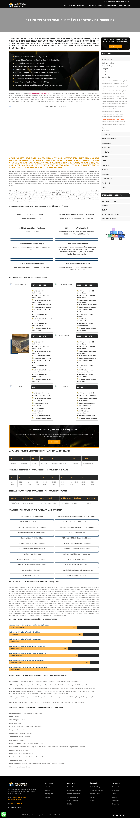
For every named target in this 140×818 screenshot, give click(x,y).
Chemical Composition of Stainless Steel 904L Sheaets (35, 69)
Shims (104, 128)
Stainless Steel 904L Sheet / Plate (113, 119)
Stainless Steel (107, 59)
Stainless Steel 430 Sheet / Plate (113, 111)
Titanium (105, 174)
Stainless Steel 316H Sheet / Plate (113, 93)
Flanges (105, 69)
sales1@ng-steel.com (19, 797)
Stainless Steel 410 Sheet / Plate (113, 109)
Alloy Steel (106, 148)
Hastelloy (106, 165)
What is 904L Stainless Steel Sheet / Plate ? (31, 57)
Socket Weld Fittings (110, 214)
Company (72, 5)
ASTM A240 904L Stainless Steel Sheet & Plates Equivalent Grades (39, 66)
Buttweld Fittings (108, 63)
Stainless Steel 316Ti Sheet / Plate (113, 96)
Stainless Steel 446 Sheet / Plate (113, 117)
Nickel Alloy (106, 152)
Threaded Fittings (109, 219)
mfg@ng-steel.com (14, 799)
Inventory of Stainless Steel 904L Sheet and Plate (33, 76)
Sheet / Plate (106, 77)
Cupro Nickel (107, 179)
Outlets (104, 72)
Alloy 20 (105, 170)
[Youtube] (117, 815)
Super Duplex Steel (109, 139)
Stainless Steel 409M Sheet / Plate (113, 106)
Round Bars (106, 131)
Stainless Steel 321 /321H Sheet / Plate (115, 101)
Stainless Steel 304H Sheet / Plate (113, 83)
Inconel (105, 156)
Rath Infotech (58, 815)
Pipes (104, 74)
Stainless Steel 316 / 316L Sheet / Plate (115, 91)
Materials (91, 5)
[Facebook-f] (113, 815)
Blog (120, 5)
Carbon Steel (107, 143)
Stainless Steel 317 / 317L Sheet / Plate (115, 99)
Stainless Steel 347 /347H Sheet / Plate (115, 104)
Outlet (104, 210)
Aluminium (106, 183)
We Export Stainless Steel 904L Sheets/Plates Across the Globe (38, 85)
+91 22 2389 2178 (16, 803)
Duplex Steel (106, 134)
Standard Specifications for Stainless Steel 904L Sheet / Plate (37, 60)
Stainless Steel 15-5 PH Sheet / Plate (114, 124)
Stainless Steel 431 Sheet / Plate (113, 114)
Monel (104, 161)
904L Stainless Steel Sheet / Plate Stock (29, 63)
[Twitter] (120, 815)
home (64, 5)
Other (104, 187)
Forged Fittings (107, 66)
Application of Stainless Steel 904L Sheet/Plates (32, 82)
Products (80, 5)
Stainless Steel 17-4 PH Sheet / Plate (114, 122)
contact (127, 5)
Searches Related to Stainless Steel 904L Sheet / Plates (35, 79)
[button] (54, 442)
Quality (100, 5)
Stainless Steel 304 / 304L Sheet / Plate (115, 81)
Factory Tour (111, 5)
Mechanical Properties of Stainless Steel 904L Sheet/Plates (37, 72)
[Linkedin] (123, 815)
